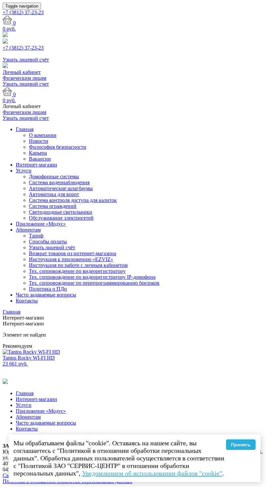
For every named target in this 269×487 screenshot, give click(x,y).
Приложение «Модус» (41, 224)
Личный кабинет (22, 72)
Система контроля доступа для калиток (73, 200)
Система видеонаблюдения (59, 182)
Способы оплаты (48, 241)
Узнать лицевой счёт (52, 247)
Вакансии (40, 159)
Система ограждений (52, 206)
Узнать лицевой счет (26, 84)
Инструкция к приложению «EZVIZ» (71, 259)
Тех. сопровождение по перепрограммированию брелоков (94, 283)
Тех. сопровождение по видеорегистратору (77, 271)
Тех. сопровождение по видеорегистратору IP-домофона (92, 277)
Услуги (23, 170)
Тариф (36, 235)
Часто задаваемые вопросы (46, 295)
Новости (38, 141)
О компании (42, 135)
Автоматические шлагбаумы (61, 188)
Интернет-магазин (36, 164)
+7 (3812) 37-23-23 (23, 48)
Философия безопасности (57, 147)
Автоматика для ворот (54, 194)
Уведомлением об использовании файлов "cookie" (152, 473)
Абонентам (28, 229)
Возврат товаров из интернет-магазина (72, 253)
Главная (24, 129)
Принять (241, 444)
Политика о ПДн (48, 289)
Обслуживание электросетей (61, 218)
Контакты (27, 300)
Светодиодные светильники (60, 212)
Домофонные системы (54, 176)
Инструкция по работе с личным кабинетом (78, 265)
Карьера (38, 153)
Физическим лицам (24, 78)
